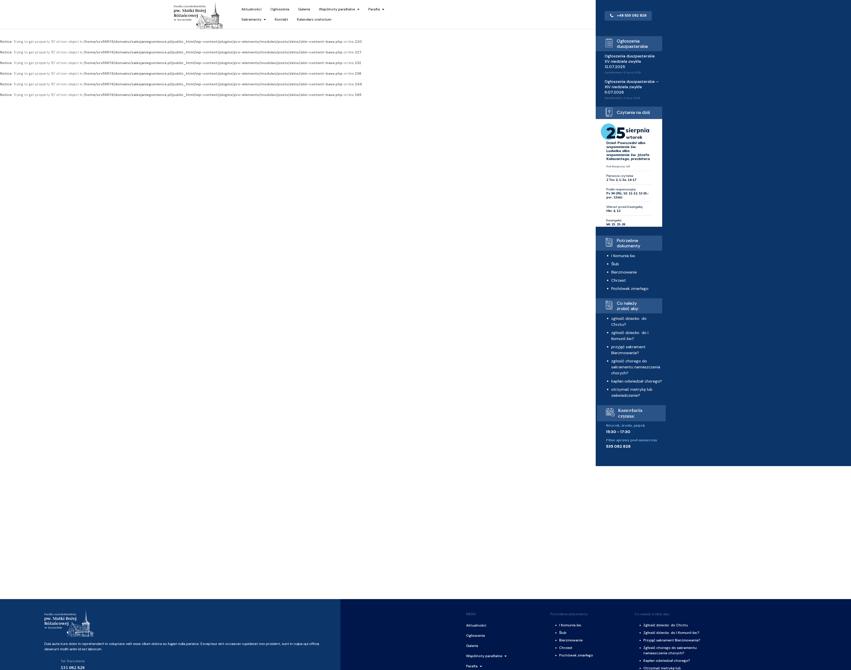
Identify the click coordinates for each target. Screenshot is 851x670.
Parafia (374, 9)
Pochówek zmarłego (629, 288)
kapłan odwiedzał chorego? (636, 381)
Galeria (304, 9)
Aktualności (251, 9)
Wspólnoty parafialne (337, 9)
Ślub (615, 264)
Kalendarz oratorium (314, 19)
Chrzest (618, 280)
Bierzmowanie (624, 272)
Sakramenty (251, 19)
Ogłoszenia (279, 9)
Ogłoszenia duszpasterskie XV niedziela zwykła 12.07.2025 (630, 61)
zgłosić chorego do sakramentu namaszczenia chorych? (635, 367)
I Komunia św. (623, 255)
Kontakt (281, 19)
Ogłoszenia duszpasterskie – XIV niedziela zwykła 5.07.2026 (632, 87)
